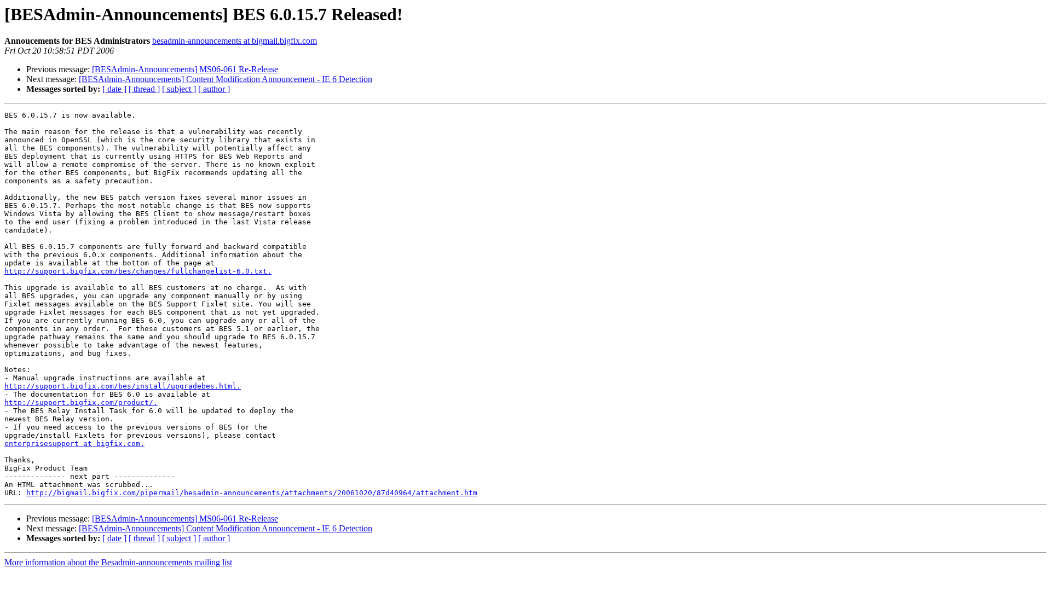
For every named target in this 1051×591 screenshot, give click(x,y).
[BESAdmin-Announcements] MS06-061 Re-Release (185, 69)
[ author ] (214, 89)
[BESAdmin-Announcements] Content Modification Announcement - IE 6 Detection (225, 79)
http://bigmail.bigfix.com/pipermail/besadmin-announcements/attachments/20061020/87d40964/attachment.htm (251, 493)
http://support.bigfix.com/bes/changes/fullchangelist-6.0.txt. (138, 271)
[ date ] (114, 89)
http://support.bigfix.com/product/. (81, 402)
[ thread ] (144, 89)
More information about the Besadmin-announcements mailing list (118, 562)
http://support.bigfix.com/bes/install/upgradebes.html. (122, 386)
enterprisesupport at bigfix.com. (74, 443)
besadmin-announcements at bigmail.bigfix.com (234, 40)
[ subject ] (179, 89)
